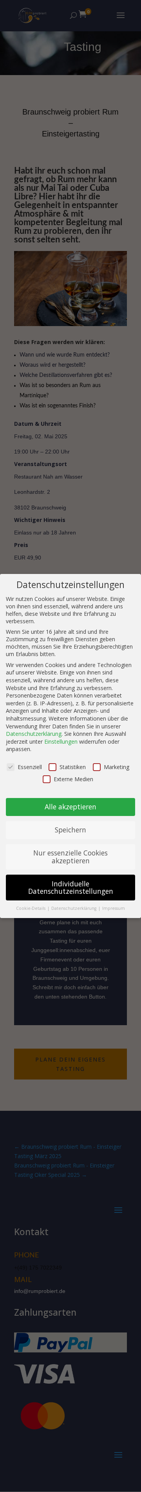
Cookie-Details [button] (31, 908)
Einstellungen (61, 741)
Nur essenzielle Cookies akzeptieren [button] (70, 856)
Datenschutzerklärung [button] (74, 908)
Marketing (116, 767)
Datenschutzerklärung (33, 733)
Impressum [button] (113, 908)
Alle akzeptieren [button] (70, 806)
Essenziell (30, 767)
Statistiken (73, 767)
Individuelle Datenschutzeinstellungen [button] (70, 887)
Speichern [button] (70, 829)
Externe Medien (73, 779)
